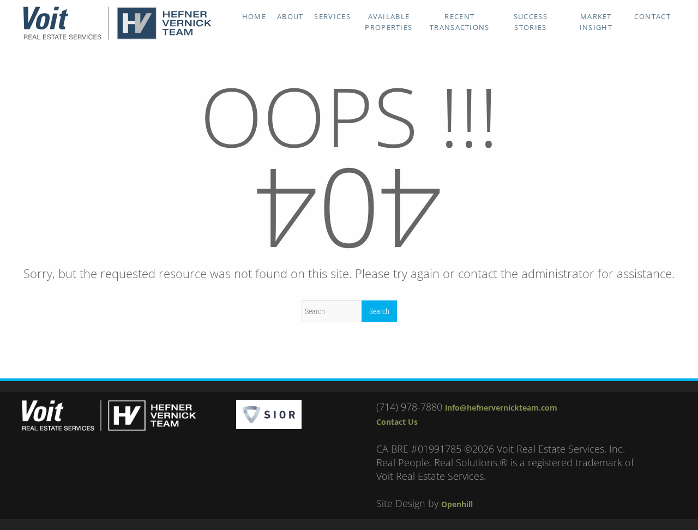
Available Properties (388, 21)
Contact (652, 16)
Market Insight (596, 21)
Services (332, 16)
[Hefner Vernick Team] (117, 37)
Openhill (457, 504)
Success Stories (530, 21)
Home (254, 16)
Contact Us (397, 422)
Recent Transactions (460, 21)
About (290, 16)
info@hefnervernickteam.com (501, 407)
